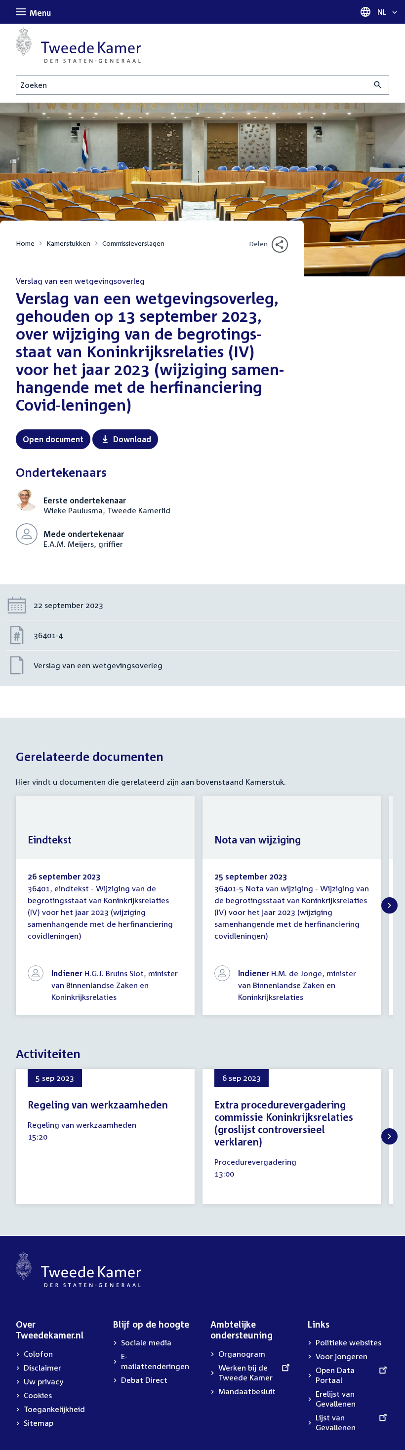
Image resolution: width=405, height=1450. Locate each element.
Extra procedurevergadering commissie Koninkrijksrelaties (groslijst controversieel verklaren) (283, 1123)
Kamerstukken (68, 243)
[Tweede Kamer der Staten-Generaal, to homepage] (78, 45)
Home (25, 243)
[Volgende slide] (389, 905)
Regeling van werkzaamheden (98, 1104)
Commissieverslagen (133, 243)
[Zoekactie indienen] (378, 85)
